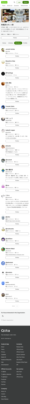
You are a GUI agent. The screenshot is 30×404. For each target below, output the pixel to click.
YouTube (3, 382)
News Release (4, 399)
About (2, 346)
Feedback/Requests (6, 359)
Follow (15, 37)
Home (4, 43)
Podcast (3, 384)
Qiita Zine (18, 374)
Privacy (3, 352)
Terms (2, 349)
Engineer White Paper (21, 362)
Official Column (20, 352)
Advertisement (5, 364)
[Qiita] (4, 2)
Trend (3, 5)
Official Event (24, 5)
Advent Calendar (20, 354)
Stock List (9, 5)
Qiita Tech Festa (20, 357)
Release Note (19, 346)
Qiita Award (19, 359)
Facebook (3, 379)
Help (2, 362)
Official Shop (19, 376)
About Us (3, 391)
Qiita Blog (3, 396)
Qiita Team (19, 371)
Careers (3, 394)
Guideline (3, 354)
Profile (25, 43)
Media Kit (3, 357)
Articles (10, 43)
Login (19, 2)
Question (16, 5)
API (17, 364)
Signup (26, 2)
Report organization (7, 320)
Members (18, 43)
